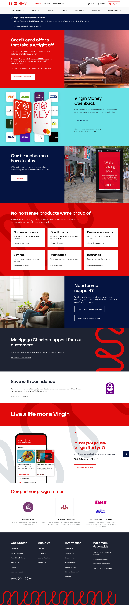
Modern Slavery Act (72, 572)
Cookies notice (70, 562)
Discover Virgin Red (85, 467)
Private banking (113, 10)
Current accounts (16, 10)
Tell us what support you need (88, 318)
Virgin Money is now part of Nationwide (101, 553)
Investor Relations (44, 558)
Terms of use (69, 553)
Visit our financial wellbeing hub (89, 309)
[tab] (75, 432)
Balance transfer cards (23, 77)
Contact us (14, 548)
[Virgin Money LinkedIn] (30, 578)
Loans (63, 10)
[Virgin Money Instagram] (12, 578)
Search (102, 3)
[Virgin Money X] (19, 578)
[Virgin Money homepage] (19, 3)
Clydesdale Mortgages (100, 559)
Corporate (42, 553)
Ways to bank (15, 562)
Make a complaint (17, 572)
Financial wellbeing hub (18, 558)
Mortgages (78, 10)
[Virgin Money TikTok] (15, 578)
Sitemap (68, 576)
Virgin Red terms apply (82, 459)
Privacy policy (70, 558)
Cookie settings (70, 567)
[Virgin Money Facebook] (23, 578)
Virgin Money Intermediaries (102, 568)
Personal (38, 3)
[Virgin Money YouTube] (26, 578)
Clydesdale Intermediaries (101, 564)
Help (92, 3)
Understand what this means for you (26, 26)
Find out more (84, 121)
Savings (34, 10)
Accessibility (69, 548)
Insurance (95, 10)
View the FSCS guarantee (19, 396)
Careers (41, 548)
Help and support (17, 553)
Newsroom (42, 562)
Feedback (14, 567)
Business (47, 3)
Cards (49, 10)
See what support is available (21, 357)
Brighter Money (58, 3)
